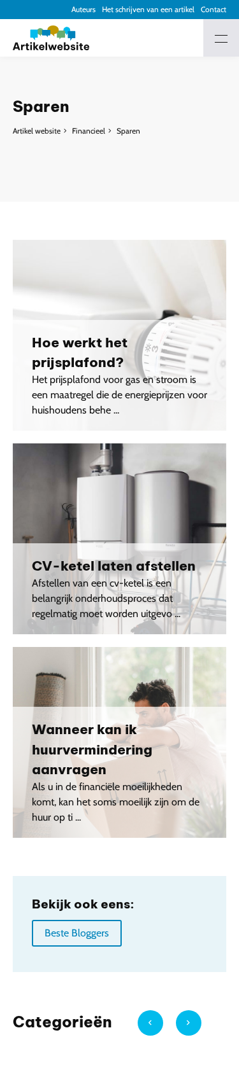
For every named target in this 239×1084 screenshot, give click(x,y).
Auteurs (83, 9)
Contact (213, 9)
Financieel (88, 131)
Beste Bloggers (77, 933)
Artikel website (37, 131)
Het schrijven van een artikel (148, 9)
